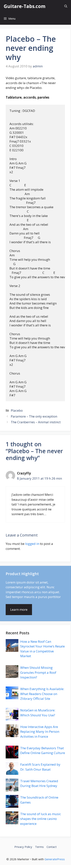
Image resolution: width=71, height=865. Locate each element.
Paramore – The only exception (34, 416)
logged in (32, 543)
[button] (66, 6)
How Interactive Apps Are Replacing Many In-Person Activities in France (39, 732)
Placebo (17, 410)
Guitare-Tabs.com (24, 6)
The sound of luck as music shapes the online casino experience (40, 819)
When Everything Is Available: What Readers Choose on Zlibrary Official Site (42, 694)
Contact (52, 847)
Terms (39, 847)
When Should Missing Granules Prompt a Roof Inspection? (38, 672)
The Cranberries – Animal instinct (36, 422)
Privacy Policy (23, 847)
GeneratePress (54, 859)
